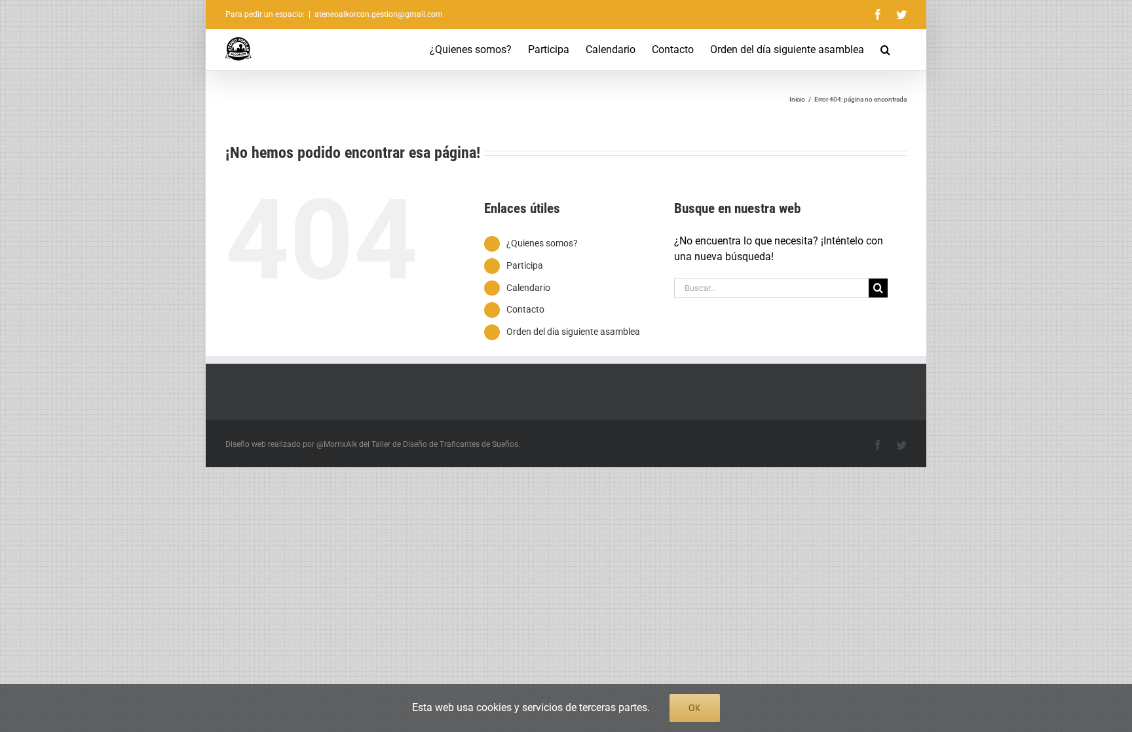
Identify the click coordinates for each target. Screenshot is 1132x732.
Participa (524, 265)
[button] (885, 49)
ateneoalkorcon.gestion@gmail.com (378, 14)
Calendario (528, 287)
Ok (695, 708)
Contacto (525, 309)
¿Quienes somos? (542, 243)
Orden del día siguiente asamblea (573, 331)
